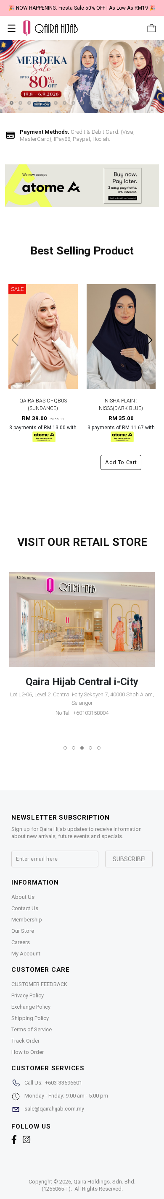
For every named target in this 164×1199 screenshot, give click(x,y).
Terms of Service (31, 1029)
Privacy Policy (27, 995)
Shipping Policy (30, 1018)
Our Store (22, 931)
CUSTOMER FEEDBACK (39, 984)
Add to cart (121, 462)
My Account (25, 953)
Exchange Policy (30, 1007)
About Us (22, 897)
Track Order (25, 1041)
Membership (26, 919)
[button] (11, 103)
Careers (20, 942)
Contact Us (24, 908)
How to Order (27, 1052)
